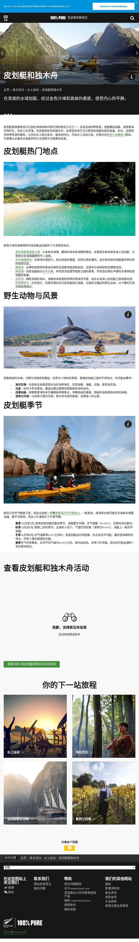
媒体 (108, 884)
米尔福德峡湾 (23, 259)
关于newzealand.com (77, 888)
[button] (6, 18)
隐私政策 (70, 909)
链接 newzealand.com (77, 900)
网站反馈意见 (42, 884)
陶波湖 (19, 271)
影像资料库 (112, 888)
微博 (11, 887)
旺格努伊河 (22, 283)
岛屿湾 (19, 279)
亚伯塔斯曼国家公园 (27, 252)
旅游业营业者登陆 (116, 905)
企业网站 (111, 901)
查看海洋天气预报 (67, 513)
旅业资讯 (111, 892)
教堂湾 (19, 267)
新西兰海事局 (116, 134)
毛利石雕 (47, 271)
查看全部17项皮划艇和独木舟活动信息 (31, 664)
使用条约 (70, 905)
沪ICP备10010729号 (15, 932)
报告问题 (39, 888)
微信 (11, 892)
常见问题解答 (73, 884)
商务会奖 (111, 897)
